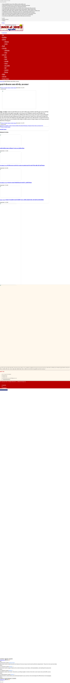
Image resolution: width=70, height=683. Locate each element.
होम (3, 35)
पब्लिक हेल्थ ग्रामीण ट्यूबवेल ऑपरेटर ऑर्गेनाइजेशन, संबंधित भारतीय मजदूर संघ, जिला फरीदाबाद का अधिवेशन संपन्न (21, 10)
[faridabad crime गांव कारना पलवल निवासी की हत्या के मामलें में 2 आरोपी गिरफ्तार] (10, 180)
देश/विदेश (4, 37)
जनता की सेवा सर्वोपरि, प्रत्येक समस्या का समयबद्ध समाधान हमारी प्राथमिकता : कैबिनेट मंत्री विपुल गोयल (19, 9)
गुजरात (6, 63)
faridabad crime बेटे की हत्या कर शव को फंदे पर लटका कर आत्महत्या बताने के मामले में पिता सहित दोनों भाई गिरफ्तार (22, 165)
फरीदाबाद (6, 42)
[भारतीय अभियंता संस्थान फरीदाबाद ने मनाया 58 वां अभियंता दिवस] (10, 146)
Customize (2, 658)
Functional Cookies (5, 666)
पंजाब (5, 59)
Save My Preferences (8, 678)
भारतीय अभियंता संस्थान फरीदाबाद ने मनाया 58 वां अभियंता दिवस (12, 148)
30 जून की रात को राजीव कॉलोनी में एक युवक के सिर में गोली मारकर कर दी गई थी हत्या (16, 15)
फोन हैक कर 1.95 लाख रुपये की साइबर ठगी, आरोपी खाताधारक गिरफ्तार (14, 6)
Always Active (12, 662)
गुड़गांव (5, 44)
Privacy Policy (5, 79)
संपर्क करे (4, 77)
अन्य (3, 81)
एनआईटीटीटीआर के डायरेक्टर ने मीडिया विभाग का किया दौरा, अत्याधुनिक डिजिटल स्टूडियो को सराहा (18, 12)
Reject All (6, 658)
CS (25, 381)
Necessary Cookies (5, 662)
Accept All (10, 658)
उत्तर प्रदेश (4, 48)
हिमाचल (6, 72)
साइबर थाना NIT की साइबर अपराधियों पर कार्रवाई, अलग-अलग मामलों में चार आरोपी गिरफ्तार (17, 14)
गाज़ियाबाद (6, 50)
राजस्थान (6, 70)
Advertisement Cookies (6, 674)
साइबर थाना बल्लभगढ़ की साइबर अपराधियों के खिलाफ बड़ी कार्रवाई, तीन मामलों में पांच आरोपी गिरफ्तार (19, 13)
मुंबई (5, 68)
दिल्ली (3, 46)
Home (1, 81)
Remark (10, 666)
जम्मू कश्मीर (7, 65)
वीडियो (3, 74)
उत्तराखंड (6, 61)
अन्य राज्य (4, 55)
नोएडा (5, 52)
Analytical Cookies (5, 670)
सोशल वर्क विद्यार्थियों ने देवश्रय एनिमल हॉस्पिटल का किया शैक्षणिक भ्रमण (14, 4)
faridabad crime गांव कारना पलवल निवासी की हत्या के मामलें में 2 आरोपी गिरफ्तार (16, 183)
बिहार (5, 57)
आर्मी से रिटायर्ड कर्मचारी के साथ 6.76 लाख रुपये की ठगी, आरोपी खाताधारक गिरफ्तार (16, 5)
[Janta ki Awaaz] (11, 30)
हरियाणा (4, 40)
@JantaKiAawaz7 (6, 379)
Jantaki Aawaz (13, 87)
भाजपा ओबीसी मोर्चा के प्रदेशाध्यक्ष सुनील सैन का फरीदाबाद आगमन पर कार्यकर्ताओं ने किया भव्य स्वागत (19, 8)
